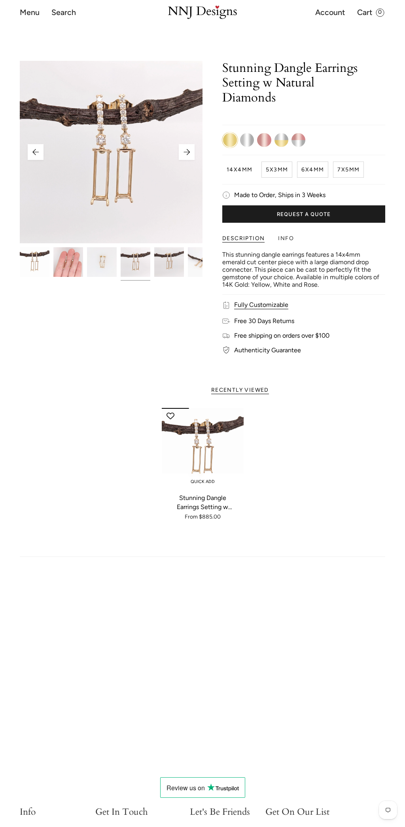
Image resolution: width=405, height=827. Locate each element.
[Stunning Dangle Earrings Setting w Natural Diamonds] (203, 449)
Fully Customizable (261, 304)
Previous (36, 152)
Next (187, 152)
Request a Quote (304, 214)
